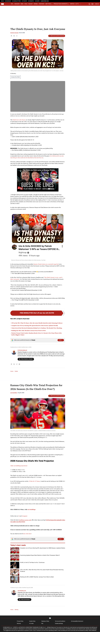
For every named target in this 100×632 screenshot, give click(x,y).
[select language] (92, 4)
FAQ (42, 623)
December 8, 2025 (33, 136)
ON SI (2, 1)
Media (16, 371)
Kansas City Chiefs (15, 77)
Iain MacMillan (13, 392)
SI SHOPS (37, 1)
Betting (16, 609)
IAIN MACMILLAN (22, 590)
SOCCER (17, 4)
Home (11, 371)
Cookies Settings (59, 623)
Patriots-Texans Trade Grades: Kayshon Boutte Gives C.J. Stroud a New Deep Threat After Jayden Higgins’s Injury (36, 334)
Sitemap (19, 623)
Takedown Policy (45, 621)
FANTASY (41, 4)
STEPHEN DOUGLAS (22, 350)
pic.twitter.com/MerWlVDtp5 (18, 288)
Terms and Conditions (60, 621)
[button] (49, 4)
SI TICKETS (24, 1)
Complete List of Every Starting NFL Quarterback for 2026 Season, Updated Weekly (34, 325)
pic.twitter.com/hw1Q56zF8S (32, 143)
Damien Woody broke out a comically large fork (46, 264)
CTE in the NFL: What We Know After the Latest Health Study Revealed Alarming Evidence (37, 323)
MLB (26, 4)
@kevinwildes (35, 298)
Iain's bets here (27, 533)
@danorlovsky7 (15, 271)
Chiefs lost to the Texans (19, 120)
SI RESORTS (31, 1)
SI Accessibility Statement (77, 621)
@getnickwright (26, 298)
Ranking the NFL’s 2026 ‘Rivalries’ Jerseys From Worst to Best (28, 330)
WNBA (36, 4)
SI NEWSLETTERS (16, 1)
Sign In (97, 4)
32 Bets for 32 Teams (34, 481)
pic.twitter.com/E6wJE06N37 (45, 271)
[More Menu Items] (80, 4)
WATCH (72, 4)
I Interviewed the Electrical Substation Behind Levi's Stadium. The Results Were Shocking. (36, 328)
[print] (19, 364)
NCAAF (30, 4)
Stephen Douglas (14, 32)
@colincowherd (25, 286)
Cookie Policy (32, 621)
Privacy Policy (20, 621)
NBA (22, 4)
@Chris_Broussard (44, 298)
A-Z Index (31, 623)
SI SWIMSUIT (8, 1)
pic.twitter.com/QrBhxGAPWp (45, 148)
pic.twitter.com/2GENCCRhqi (57, 298)
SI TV (77, 4)
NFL (12, 4)
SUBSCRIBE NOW (45, 1)
